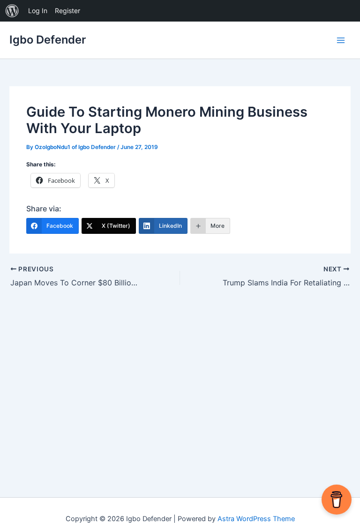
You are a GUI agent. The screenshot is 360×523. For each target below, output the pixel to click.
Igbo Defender (47, 39)
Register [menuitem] (67, 11)
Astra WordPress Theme (256, 519)
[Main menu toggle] (341, 40)
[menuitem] (12, 11)
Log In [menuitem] (37, 11)
